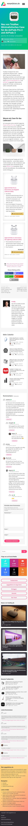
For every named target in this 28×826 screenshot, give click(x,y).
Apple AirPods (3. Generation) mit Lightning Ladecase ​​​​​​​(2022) (13, 238)
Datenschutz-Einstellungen (6, 824)
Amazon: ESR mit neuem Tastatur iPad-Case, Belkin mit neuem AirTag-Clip (6, 290)
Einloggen (14, 589)
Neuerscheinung (15, 263)
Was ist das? (19, 45)
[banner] (10, 4)
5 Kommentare (20, 365)
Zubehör (21, 263)
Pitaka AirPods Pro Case (9, 125)
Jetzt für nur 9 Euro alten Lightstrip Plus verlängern (12, 646)
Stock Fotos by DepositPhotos (7, 822)
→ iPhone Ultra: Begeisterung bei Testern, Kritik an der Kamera (13, 720)
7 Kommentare (12, 41)
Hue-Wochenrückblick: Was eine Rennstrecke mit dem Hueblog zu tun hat (14, 671)
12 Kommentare (20, 354)
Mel (12, 343)
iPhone (7, 263)
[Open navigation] (23, 4)
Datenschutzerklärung (8, 786)
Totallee (19, 266)
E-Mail (6, 535)
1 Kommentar (18, 375)
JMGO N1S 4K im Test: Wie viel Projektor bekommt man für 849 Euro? (14, 682)
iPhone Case (10, 166)
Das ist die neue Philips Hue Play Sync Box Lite (13, 622)
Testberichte (14, 580)
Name (6, 529)
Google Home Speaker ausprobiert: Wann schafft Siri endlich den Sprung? (16, 692)
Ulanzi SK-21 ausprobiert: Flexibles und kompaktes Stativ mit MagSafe (14, 687)
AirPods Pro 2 (14, 266)
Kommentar (7, 513)
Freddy (5, 41)
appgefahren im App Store (14, 585)
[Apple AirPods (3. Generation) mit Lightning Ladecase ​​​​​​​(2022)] (14, 230)
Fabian (12, 365)
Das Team (14, 597)
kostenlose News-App (6, 777)
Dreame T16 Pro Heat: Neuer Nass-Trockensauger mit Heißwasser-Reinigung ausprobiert (14, 698)
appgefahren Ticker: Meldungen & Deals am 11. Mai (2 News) (22, 289)
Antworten (9, 419)
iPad (11, 263)
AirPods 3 (5, 82)
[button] (9, 273)
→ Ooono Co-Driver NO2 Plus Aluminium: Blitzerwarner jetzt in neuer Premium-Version (13, 730)
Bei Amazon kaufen (18, 213)
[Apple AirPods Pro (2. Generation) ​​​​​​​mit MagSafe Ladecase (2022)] (14, 180)
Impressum (5, 784)
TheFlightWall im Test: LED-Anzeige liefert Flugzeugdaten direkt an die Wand (14, 704)
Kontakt (14, 593)
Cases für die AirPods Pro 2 (13, 80)
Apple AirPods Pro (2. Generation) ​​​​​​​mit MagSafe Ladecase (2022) (12, 189)
